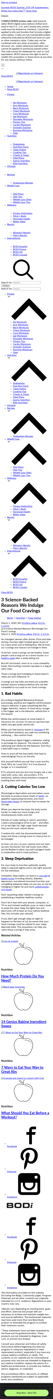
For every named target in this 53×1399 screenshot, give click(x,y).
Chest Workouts (21, 111)
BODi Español (20, 246)
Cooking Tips (19, 152)
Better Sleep (19, 221)
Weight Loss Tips (21, 202)
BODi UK (18, 252)
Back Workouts (21, 108)
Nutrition (12, 136)
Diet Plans (18, 194)
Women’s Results (21, 233)
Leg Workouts (20, 116)
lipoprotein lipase (10, 801)
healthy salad (8, 658)
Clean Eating (19, 150)
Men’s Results (20, 235)
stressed (38, 730)
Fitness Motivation (22, 213)
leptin (41, 796)
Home (10, 86)
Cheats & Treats (21, 155)
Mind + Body (19, 216)
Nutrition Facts (21, 147)
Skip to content (9, 2)
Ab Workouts (20, 103)
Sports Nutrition (21, 161)
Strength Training (22, 127)
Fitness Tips (19, 122)
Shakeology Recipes (23, 183)
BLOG (10, 618)
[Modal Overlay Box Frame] (26, 1391)
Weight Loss (13, 186)
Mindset (11, 166)
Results (10, 224)
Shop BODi (7, 76)
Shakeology (19, 144)
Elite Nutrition (20, 163)
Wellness (11, 205)
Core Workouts (21, 114)
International (13, 238)
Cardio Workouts (22, 125)
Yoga (15, 133)
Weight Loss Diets (22, 199)
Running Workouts (22, 130)
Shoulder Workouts (23, 119)
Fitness (10, 94)
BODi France (19, 249)
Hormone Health (21, 219)
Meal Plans (18, 158)
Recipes (11, 174)
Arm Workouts (20, 105)
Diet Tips (17, 197)
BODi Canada (20, 255)
